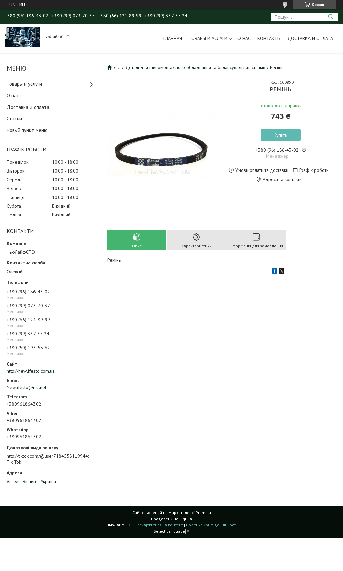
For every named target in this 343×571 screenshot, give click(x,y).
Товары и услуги (208, 38)
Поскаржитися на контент (159, 524)
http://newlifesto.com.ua (31, 371)
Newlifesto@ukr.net (26, 387)
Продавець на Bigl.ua (171, 518)
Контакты (269, 38)
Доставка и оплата (310, 38)
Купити (280, 135)
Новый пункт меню (27, 130)
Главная (172, 38)
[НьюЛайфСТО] (22, 37)
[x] (281, 272)
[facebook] (274, 272)
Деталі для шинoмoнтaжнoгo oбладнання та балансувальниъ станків (195, 67)
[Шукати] (330, 17)
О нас (244, 38)
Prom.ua (203, 512)
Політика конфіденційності (211, 524)
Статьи (14, 118)
